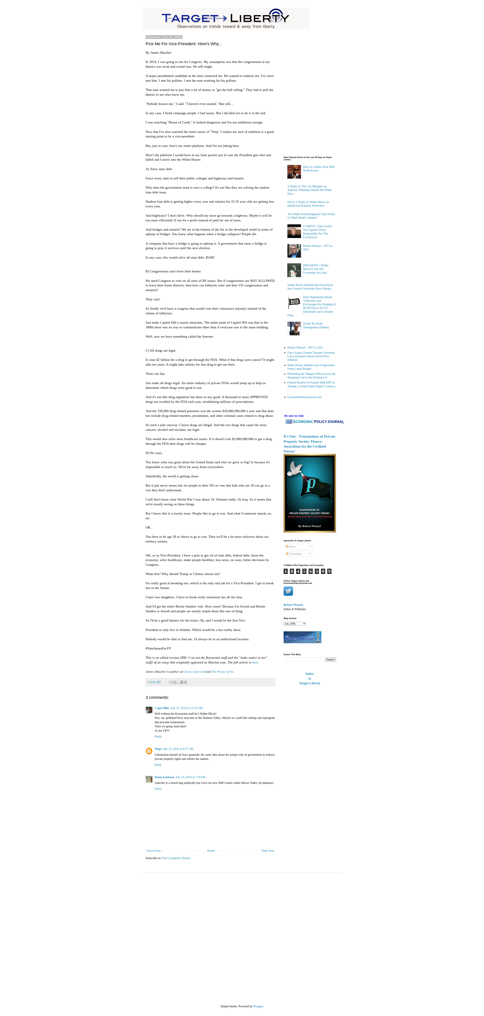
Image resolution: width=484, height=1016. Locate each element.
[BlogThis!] (175, 682)
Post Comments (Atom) (176, 858)
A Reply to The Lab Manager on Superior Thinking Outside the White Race (309, 190)
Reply (158, 736)
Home (211, 850)
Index (310, 674)
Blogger (258, 1006)
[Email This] (171, 682)
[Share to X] (178, 682)
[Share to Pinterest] (185, 682)
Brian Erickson (164, 777)
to (309, 678)
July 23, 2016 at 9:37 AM (178, 748)
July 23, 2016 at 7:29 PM (190, 777)
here (255, 662)
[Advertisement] (299, 92)
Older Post (267, 850)
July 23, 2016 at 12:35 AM (186, 708)
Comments (295, 553)
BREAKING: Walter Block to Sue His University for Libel (315, 269)
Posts (291, 546)
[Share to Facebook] (182, 682)
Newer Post (154, 850)
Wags (158, 748)
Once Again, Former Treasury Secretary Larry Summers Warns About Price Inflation (311, 356)
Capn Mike (162, 708)
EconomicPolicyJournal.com (304, 397)
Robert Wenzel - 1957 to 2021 (305, 347)
